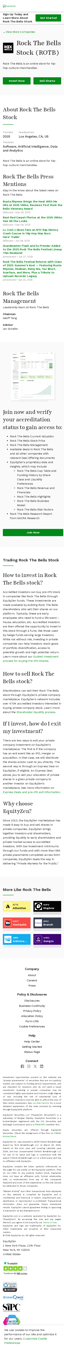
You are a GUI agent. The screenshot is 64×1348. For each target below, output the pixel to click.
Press (32, 985)
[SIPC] (11, 1307)
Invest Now (17, 80)
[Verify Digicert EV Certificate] (10, 1286)
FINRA (37, 1124)
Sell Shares (47, 80)
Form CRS (32, 1021)
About (32, 975)
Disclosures (31, 1000)
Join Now (33, 532)
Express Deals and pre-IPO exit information (31, 792)
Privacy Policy (32, 1011)
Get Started (48, 18)
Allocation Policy (32, 1016)
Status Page (32, 1052)
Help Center (32, 1041)
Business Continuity (32, 1006)
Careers (32, 980)
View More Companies (20, 32)
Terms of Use (50, 1222)
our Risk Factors (41, 1103)
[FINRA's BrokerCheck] (13, 1297)
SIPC (43, 1124)
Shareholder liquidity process (36, 712)
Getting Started (32, 1046)
